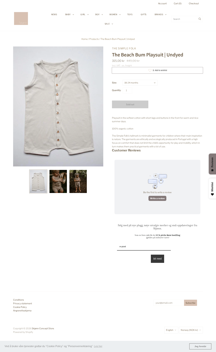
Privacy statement (22, 303)
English (169, 330)
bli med (157, 258)
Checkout (194, 3)
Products (94, 39)
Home (84, 39)
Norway (189, 330)
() (178, 3)
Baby (68, 14)
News (54, 14)
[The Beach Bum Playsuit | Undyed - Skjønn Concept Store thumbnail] (38, 181)
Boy (97, 14)
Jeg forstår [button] (200, 346)
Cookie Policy (20, 307)
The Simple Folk (124, 48)
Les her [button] (98, 346)
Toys (130, 14)
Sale (107, 23)
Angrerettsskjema (22, 310)
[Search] (200, 19)
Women (113, 14)
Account (162, 3)
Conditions (18, 299)
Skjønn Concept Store (43, 328)
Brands (159, 14)
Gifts (144, 14)
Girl (82, 14)
